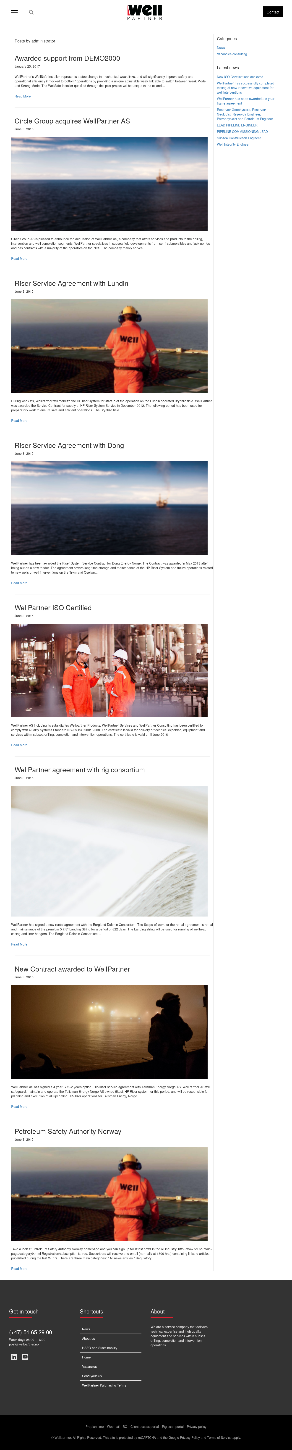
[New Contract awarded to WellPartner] (109, 1031)
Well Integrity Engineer (233, 144)
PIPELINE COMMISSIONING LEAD (242, 131)
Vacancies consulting (232, 54)
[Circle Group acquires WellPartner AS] (109, 183)
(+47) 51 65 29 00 (30, 1332)
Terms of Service (219, 1437)
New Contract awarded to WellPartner (72, 969)
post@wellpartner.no (24, 1344)
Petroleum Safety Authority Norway (68, 1131)
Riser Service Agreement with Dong (69, 445)
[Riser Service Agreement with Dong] (109, 507)
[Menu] (14, 12)
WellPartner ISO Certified (53, 607)
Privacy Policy (190, 1437)
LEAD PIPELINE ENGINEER (237, 125)
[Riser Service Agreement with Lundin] (109, 345)
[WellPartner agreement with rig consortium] (109, 850)
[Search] (30, 12)
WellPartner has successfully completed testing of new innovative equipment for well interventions (245, 88)
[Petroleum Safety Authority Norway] (109, 1193)
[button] (273, 12)
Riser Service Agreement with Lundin (71, 283)
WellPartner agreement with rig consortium (80, 769)
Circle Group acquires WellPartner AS (72, 121)
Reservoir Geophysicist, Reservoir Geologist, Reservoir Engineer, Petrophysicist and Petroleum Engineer (245, 114)
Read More (23, 96)
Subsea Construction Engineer (239, 138)
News (221, 47)
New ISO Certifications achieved (240, 76)
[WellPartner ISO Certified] (109, 669)
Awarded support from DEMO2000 (67, 58)
